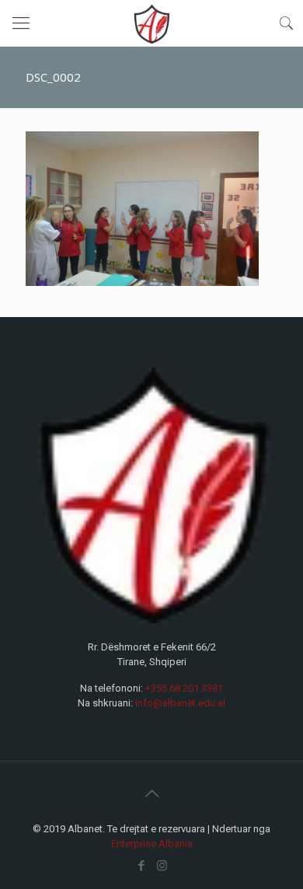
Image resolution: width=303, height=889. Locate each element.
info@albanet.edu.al (180, 703)
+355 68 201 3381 (184, 688)
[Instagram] (162, 866)
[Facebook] (141, 866)
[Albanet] (151, 23)
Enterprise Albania (152, 843)
